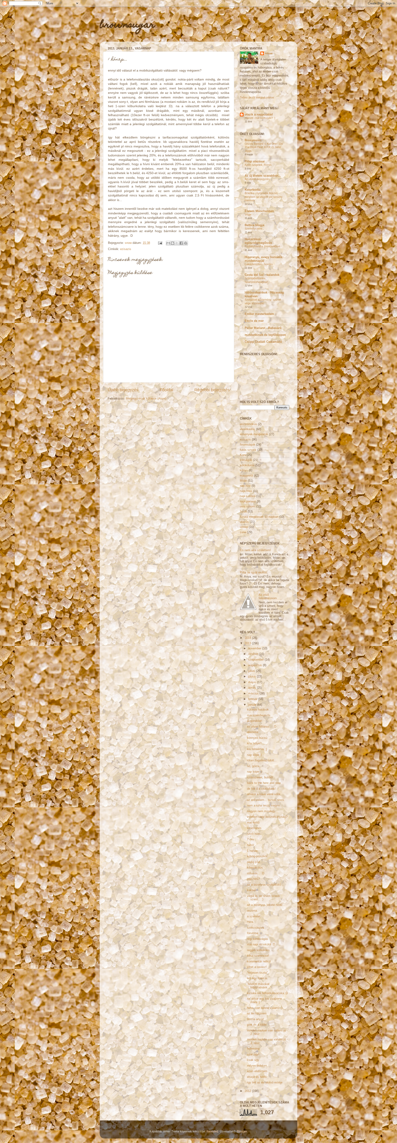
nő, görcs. (253, 766)
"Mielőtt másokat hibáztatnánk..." (259, 985)
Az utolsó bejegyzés (257, 179)
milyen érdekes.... (259, 1065)
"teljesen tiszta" (257, 972)
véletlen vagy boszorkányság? (267, 816)
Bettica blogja (254, 225)
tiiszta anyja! (255, 1019)
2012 (248, 1091)
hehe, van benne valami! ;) (264, 1008)
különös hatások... (259, 709)
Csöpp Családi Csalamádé (263, 341)
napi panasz (248, 501)
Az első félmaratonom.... (270, 596)
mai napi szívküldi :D (261, 944)
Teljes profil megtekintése (257, 97)
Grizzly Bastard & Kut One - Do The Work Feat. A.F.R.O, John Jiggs (264, 147)
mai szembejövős (258, 715)
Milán (243, 480)
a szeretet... (255, 916)
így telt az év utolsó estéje (264, 1082)
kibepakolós (255, 867)
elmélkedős (247, 429)
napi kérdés (247, 496)
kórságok (246, 460)
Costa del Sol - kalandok (262, 274)
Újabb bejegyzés (123, 390)
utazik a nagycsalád (259, 114)
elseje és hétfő (257, 1077)
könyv (244, 470)
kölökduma (247, 465)
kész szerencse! (258, 955)
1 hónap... (253, 850)
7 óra (250, 839)
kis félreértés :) (257, 749)
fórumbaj (252, 933)
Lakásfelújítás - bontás (259, 264)
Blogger (242, 1131)
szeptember (256, 659)
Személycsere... (254, 228)
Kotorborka (253, 189)
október (253, 654)
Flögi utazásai (255, 161)
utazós (244, 522)
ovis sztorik (247, 506)
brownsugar (127, 25)
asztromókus (248, 424)
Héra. (250, 922)
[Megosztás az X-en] (177, 243)
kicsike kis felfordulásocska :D (267, 993)
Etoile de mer (254, 320)
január (252, 704)
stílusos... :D (255, 873)
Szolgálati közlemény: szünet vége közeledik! (263, 301)
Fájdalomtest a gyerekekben (262, 246)
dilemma (252, 732)
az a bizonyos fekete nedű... (266, 905)
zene (243, 532)
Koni (243, 455)
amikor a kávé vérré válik (264, 794)
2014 (248, 637)
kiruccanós (254, 828)
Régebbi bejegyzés (212, 390)
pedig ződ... (255, 862)
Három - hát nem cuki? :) (260, 118)
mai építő (253, 822)
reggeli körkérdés (258, 950)
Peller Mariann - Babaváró (263, 328)
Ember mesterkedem (259, 314)
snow (268, 53)
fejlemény (253, 1048)
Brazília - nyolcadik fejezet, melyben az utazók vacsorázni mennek (263, 197)
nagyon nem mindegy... (262, 811)
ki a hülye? (254, 743)
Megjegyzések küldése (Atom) (146, 398)
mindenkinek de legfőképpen (265, 335)
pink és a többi (257, 1024)
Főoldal (166, 390)
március (254, 693)
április (252, 687)
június (252, 676)
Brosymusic (253, 140)
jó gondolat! (254, 721)
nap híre (245, 485)
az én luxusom (257, 1013)
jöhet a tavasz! (257, 967)
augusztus (255, 665)
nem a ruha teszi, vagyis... (265, 805)
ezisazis (125, 249)
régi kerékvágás (257, 939)
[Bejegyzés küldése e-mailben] (160, 243)
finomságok (247, 444)
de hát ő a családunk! (261, 788)
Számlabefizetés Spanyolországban (256, 280)
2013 (248, 643)
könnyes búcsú (257, 738)
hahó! (250, 845)
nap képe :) (254, 755)
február (253, 699)
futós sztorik (248, 450)
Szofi (243, 511)
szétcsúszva (255, 927)
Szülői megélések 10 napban (259, 516)
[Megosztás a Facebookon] (181, 243)
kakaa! (251, 890)
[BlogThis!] (172, 243)
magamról (246, 475)
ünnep (244, 527)
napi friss (246, 491)
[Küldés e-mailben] (168, 243)
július (252, 671)
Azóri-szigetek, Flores (258, 165)
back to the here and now (264, 783)
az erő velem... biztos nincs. (266, 800)
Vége (248, 214)
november (255, 648)
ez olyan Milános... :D (261, 726)
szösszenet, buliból (260, 777)
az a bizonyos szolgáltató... (265, 884)
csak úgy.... (255, 1060)
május (252, 682)
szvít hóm (253, 833)
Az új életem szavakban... (263, 175)
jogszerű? (253, 879)
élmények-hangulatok (254, 434)
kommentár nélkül (259, 961)
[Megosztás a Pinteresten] (185, 243)
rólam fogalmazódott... (262, 760)
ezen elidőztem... (258, 1071)
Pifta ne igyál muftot (253, 572)
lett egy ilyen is (257, 978)
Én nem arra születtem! (255, 550)
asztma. (252, 910)
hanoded (212, 1131)
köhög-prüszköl (257, 856)
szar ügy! (253, 1054)
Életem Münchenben (259, 211)
